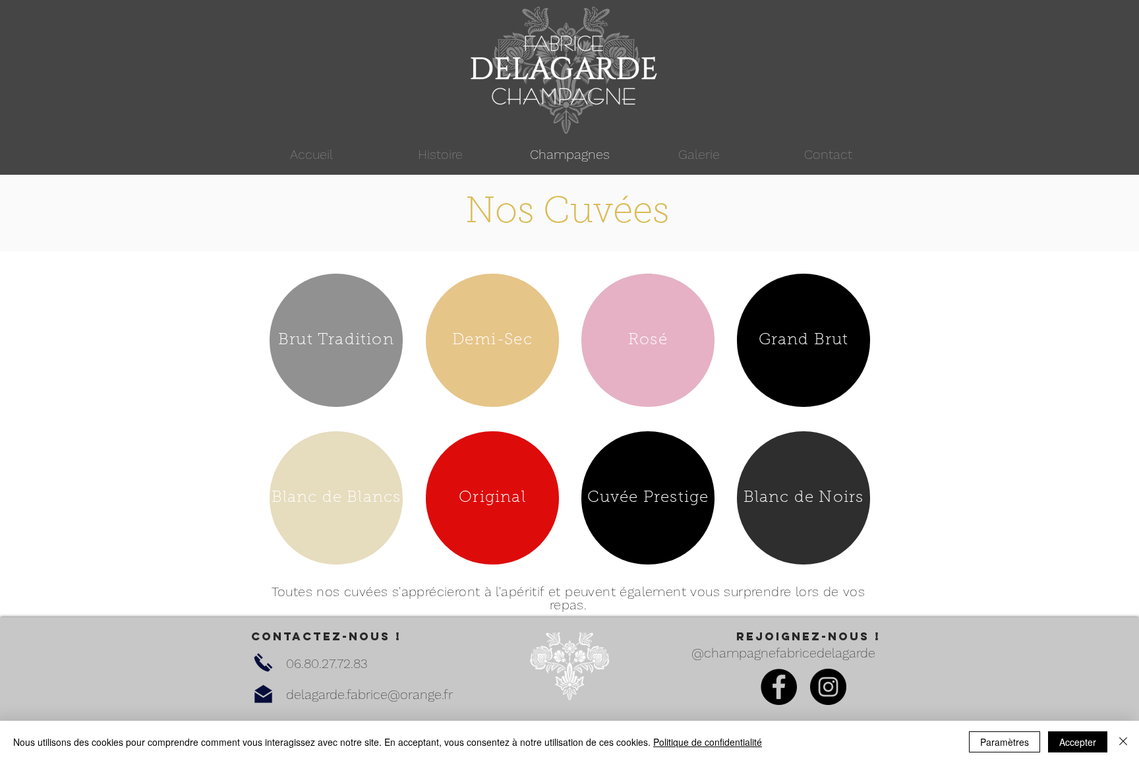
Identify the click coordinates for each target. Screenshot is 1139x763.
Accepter (1077, 741)
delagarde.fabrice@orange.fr (369, 694)
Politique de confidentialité (707, 741)
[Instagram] (828, 687)
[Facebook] (779, 687)
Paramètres (1004, 741)
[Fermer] (1123, 741)
